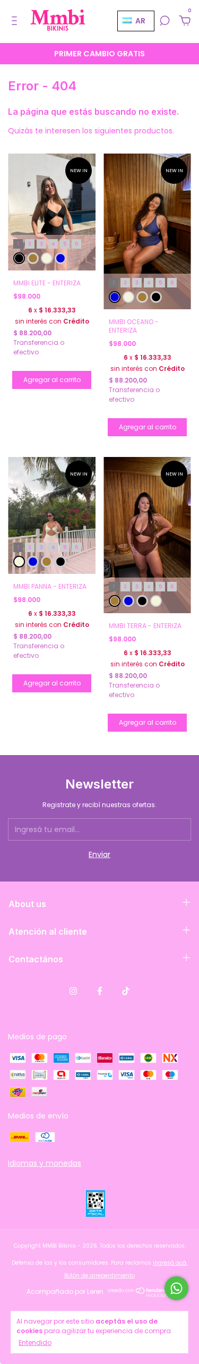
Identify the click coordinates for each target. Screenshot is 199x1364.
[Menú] (16, 21)
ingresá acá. (170, 1263)
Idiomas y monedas (44, 1163)
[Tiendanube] (141, 1294)
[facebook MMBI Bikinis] (100, 991)
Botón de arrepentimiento (99, 1276)
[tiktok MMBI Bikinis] (126, 991)
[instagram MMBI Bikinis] (73, 991)
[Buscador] (164, 21)
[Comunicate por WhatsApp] (176, 1288)
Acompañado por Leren (65, 1291)
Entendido (35, 1342)
